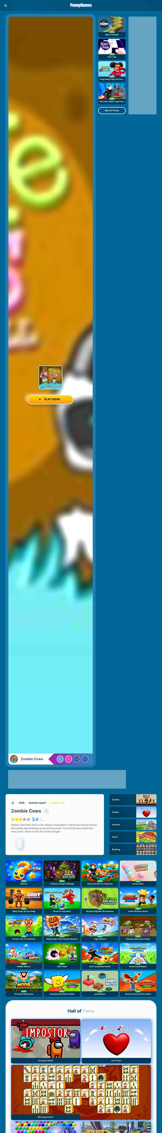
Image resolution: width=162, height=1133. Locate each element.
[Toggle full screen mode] (85, 759)
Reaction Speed (37, 802)
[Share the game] (76, 759)
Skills (22, 802)
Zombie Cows (57, 802)
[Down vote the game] (68, 759)
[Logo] (81, 5)
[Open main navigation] (5, 5)
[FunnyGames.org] (12, 802)
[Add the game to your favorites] (46, 811)
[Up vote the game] (60, 759)
